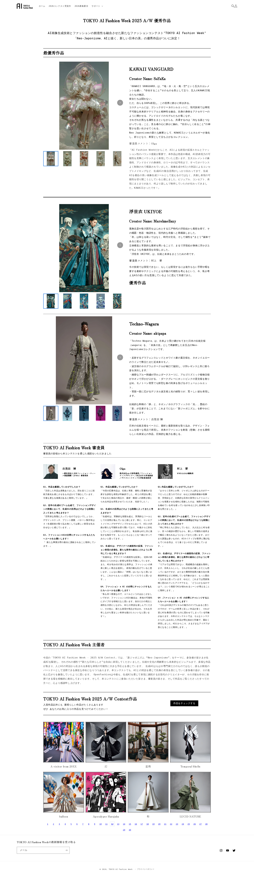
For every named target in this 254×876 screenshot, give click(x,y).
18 (147, 824)
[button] (97, 6)
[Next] (120, 103)
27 (200, 824)
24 (183, 824)
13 (118, 824)
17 (142, 824)
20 (159, 824)
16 (136, 824)
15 (130, 824)
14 (124, 824)
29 (124, 830)
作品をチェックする (184, 703)
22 (171, 824)
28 (206, 824)
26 (194, 824)
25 (189, 824)
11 (106, 824)
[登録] (66, 850)
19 (153, 824)
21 (165, 824)
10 (100, 824)
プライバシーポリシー (145, 869)
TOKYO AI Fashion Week (121, 869)
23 (177, 824)
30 (130, 830)
